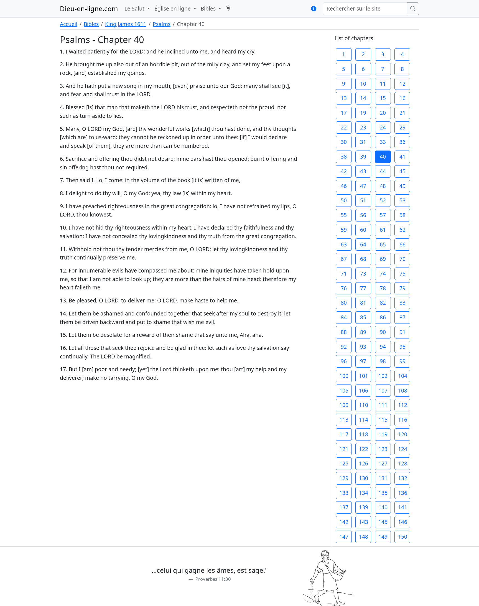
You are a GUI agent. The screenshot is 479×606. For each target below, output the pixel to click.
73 (363, 273)
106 (363, 390)
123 (383, 449)
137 (343, 507)
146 (402, 522)
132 (402, 478)
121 (343, 449)
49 (402, 186)
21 (402, 112)
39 (363, 156)
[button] (228, 8)
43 (363, 171)
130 (363, 478)
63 (344, 244)
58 (402, 215)
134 (363, 492)
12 (402, 83)
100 (343, 376)
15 (383, 98)
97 (363, 361)
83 (402, 302)
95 (402, 346)
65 (383, 244)
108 (402, 390)
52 (383, 200)
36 (402, 142)
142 (343, 522)
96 (344, 361)
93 (363, 346)
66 (402, 244)
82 (383, 302)
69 (383, 259)
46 (344, 186)
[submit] (413, 8)
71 (344, 273)
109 (343, 405)
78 (383, 288)
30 (344, 142)
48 (383, 186)
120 (402, 434)
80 (344, 302)
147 (343, 536)
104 (402, 376)
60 (363, 229)
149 (383, 536)
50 (344, 200)
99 (402, 361)
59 (344, 229)
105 (343, 390)
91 (402, 332)
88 (344, 332)
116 (402, 419)
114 (363, 419)
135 (383, 492)
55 (344, 215)
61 (383, 229)
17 (344, 112)
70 (402, 259)
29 (402, 127)
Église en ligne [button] (173, 8)
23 (363, 127)
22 (344, 127)
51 (363, 200)
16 (402, 98)
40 (383, 156)
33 (383, 142)
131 (383, 478)
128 (402, 463)
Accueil (68, 24)
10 (363, 83)
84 (344, 317)
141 (402, 507)
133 (343, 492)
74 (383, 273)
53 (402, 200)
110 (363, 405)
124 (402, 449)
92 (344, 346)
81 (363, 302)
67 (344, 259)
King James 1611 (125, 24)
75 (402, 273)
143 (363, 522)
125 (343, 463)
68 (363, 259)
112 (402, 405)
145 (383, 522)
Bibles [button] (209, 8)
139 (363, 507)
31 (363, 142)
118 (363, 434)
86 (383, 317)
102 (383, 376)
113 (343, 419)
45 (402, 171)
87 (402, 317)
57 (383, 215)
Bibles (91, 24)
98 (383, 361)
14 (363, 98)
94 (383, 346)
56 (363, 215)
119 (383, 434)
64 (363, 244)
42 (344, 171)
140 (383, 507)
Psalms (161, 24)
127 (383, 463)
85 (363, 317)
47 (363, 186)
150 (402, 536)
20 (383, 112)
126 (363, 463)
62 (402, 229)
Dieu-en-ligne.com (89, 8)
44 (383, 171)
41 (402, 156)
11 (383, 83)
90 (383, 332)
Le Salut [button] (135, 8)
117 (343, 434)
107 (383, 390)
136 (402, 492)
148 (363, 536)
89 (363, 332)
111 (383, 405)
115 (383, 419)
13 (344, 98)
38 (344, 156)
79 (402, 288)
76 (344, 288)
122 (363, 449)
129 (343, 478)
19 (363, 112)
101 (363, 376)
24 (383, 127)
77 (363, 288)
